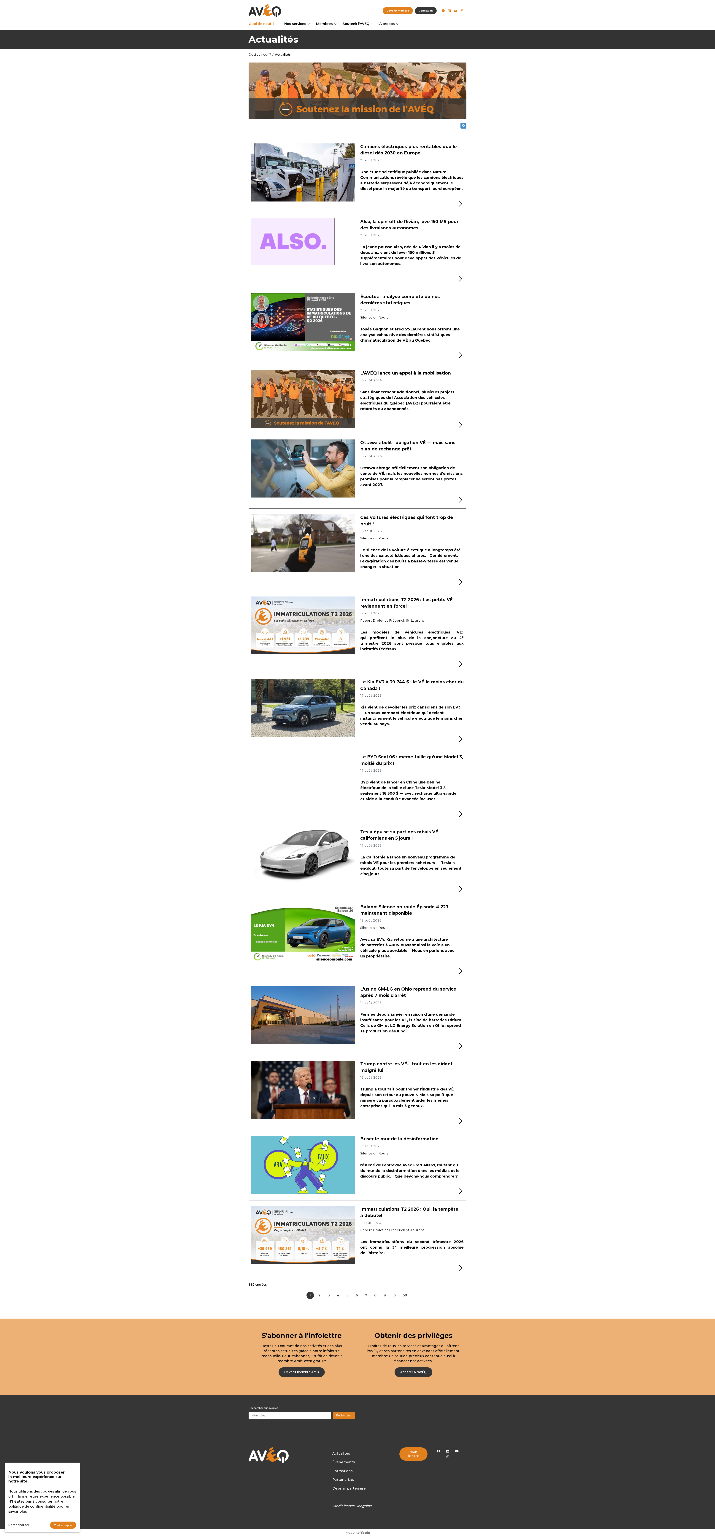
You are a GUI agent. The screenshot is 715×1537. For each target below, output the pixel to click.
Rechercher (343, 1415)
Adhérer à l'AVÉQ (413, 1372)
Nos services (295, 24)
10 (394, 1295)
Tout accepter (63, 1525)
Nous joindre (413, 1454)
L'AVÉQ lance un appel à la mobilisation (405, 373)
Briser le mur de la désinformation (399, 1138)
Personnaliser (19, 1525)
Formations (342, 1471)
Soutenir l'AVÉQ (356, 24)
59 (405, 1295)
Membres (324, 24)
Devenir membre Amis (301, 1372)
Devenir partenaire (349, 1488)
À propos (387, 24)
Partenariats (343, 1480)
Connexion (426, 10)
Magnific (364, 1506)
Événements (343, 1462)
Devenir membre (398, 10)
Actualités (341, 1453)
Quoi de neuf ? (261, 24)
